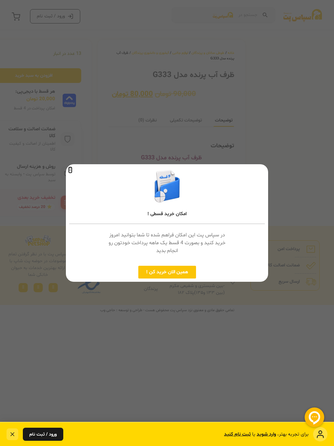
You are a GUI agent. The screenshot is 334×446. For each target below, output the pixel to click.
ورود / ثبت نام (43, 434)
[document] (167, 223)
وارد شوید (266, 434)
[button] (70, 169)
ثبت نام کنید (237, 434)
